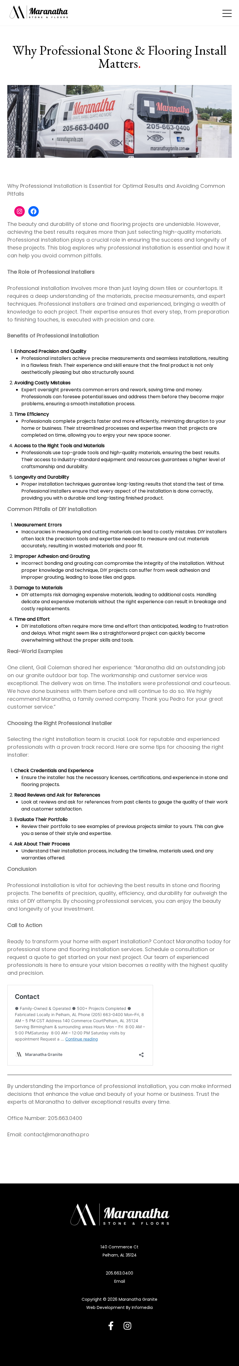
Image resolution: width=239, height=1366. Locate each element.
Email (119, 1281)
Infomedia (142, 1307)
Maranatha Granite (138, 1299)
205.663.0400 (119, 1273)
